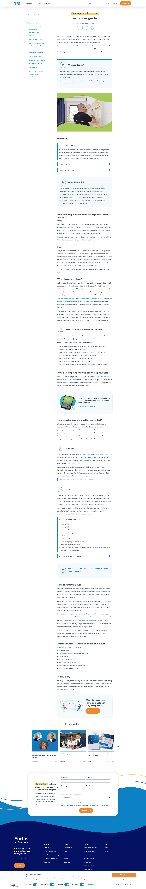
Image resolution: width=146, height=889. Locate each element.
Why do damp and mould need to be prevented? (36, 44)
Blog (65, 851)
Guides (62, 761)
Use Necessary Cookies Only (124, 885)
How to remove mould (35, 57)
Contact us (108, 855)
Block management (50, 851)
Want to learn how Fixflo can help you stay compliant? (36, 74)
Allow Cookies (124, 875)
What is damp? (33, 15)
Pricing (38, 3)
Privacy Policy (80, 879)
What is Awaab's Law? (35, 39)
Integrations (47, 862)
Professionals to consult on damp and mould (36, 62)
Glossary (31, 19)
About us (107, 847)
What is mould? (33, 23)
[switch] (52, 884)
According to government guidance (91, 457)
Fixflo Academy (89, 851)
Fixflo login (87, 862)
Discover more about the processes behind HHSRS (76, 480)
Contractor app (89, 858)
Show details (91, 884)
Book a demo (92, 711)
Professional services (90, 847)
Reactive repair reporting (51, 855)
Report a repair (89, 866)
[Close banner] (140, 873)
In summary (32, 67)
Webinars (35, 761)
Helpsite (87, 855)
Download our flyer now (85, 406)
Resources (47, 3)
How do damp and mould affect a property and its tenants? (34, 31)
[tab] (37, 15)
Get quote (125, 3)
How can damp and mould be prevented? (35, 51)
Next (114, 746)
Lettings (46, 847)
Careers (107, 851)
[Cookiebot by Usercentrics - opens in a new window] (14, 885)
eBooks (90, 761)
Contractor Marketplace (51, 858)
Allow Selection (124, 880)
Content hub (68, 847)
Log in (115, 3)
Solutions (29, 3)
